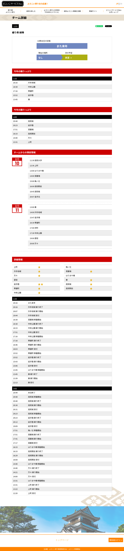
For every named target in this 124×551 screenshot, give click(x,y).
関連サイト (93, 11)
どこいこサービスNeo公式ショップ (113, 11)
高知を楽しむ (31, 11)
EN (121, 3)
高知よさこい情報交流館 (72, 11)
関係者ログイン (115, 540)
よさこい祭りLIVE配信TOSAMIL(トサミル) (52, 11)
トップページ (62, 540)
